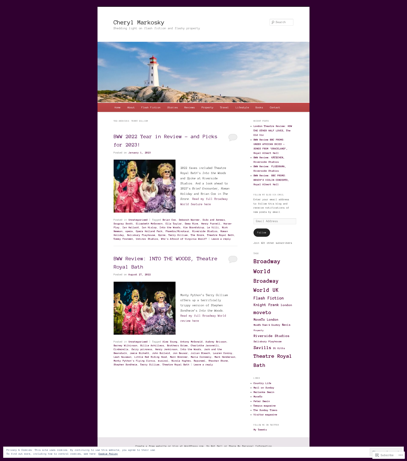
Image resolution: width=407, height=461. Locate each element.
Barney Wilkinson (125, 345)
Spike (162, 235)
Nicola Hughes (181, 360)
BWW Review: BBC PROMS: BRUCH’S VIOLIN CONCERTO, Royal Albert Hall (271, 180)
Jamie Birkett (139, 353)
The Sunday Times (265, 410)
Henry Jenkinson (166, 349)
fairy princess (141, 349)
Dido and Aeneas (214, 220)
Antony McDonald (191, 341)
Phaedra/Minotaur (177, 231)
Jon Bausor (180, 353)
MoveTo (258, 396)
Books (259, 107)
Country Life (262, 383)
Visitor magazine (265, 414)
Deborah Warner (189, 220)
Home (118, 107)
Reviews (189, 107)
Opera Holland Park (149, 231)
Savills (262, 347)
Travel (224, 107)
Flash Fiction (151, 107)
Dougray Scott (123, 223)
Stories (172, 107)
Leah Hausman (122, 357)
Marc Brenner (179, 357)
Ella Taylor (174, 223)
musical (163, 360)
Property (207, 107)
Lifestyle (242, 107)
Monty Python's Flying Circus (134, 360)
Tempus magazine (265, 405)
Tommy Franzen (123, 239)
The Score (197, 235)
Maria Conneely (201, 357)
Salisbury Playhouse (141, 235)
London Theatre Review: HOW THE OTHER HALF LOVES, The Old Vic (273, 130)
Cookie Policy (108, 454)
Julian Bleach (200, 353)
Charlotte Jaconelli (205, 345)
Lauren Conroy (222, 353)
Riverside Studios (204, 231)
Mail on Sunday (264, 387)
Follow (261, 232)
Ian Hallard (131, 227)
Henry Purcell (210, 223)
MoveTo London (266, 319)
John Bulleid (161, 353)
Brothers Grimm (177, 345)
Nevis (286, 324)
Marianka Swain (264, 392)
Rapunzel (200, 360)
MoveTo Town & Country (267, 325)
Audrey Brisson (216, 341)
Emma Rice (191, 223)
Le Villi (213, 227)
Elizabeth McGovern (149, 223)
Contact (275, 107)
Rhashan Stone (218, 360)
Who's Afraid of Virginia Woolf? (184, 239)
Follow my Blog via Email (269, 195)
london (286, 305)
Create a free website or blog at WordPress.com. (170, 446)
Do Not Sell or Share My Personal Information (239, 446)
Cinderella (121, 349)
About (131, 107)
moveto (262, 312)
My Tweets (260, 429)
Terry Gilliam (178, 235)
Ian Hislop (149, 227)
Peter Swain (262, 401)
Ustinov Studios (147, 239)
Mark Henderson (225, 357)
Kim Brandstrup (193, 227)
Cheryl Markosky (139, 22)
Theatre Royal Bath (220, 235)
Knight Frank (266, 305)
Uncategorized (138, 220)
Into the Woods (170, 227)
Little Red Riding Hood (150, 357)
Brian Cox (169, 220)
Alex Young (170, 341)
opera (129, 231)
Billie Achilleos (152, 345)
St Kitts (279, 348)
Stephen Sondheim (125, 364)
